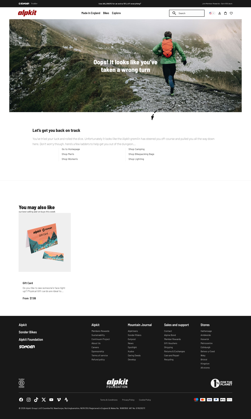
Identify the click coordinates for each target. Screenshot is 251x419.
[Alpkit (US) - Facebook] (21, 399)
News (130, 343)
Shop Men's (68, 154)
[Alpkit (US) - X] (43, 399)
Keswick (205, 339)
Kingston (205, 363)
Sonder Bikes (28, 332)
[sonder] (24, 4)
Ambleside (206, 335)
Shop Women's (70, 158)
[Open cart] (225, 13)
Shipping (168, 347)
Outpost (132, 339)
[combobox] (187, 13)
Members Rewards (100, 331)
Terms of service (100, 355)
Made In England (90, 13)
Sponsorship (98, 351)
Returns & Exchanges (174, 351)
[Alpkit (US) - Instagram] (28, 399)
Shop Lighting (136, 158)
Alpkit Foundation (31, 339)
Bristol (204, 359)
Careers (95, 347)
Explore (116, 13)
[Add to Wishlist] (67, 215)
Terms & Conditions (109, 400)
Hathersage (206, 331)
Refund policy (98, 359)
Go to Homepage (71, 149)
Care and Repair (171, 355)
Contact (168, 331)
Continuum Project (101, 339)
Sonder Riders (134, 335)
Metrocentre (207, 343)
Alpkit (23, 325)
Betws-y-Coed (208, 351)
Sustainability (98, 335)
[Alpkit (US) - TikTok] (36, 399)
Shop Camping (137, 149)
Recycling (168, 359)
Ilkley (203, 355)
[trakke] (34, 4)
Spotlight (132, 347)
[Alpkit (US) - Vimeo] (59, 399)
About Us (96, 343)
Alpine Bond (170, 335)
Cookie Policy (145, 400)
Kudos (131, 351)
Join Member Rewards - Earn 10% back (217, 3)
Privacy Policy (128, 400)
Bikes (106, 13)
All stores (205, 367)
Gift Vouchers (170, 343)
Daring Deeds (134, 355)
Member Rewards (172, 339)
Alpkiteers (133, 331)
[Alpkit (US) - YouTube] (51, 399)
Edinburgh (205, 347)
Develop (132, 359)
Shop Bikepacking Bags (141, 154)
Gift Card (28, 283)
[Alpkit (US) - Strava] (66, 399)
